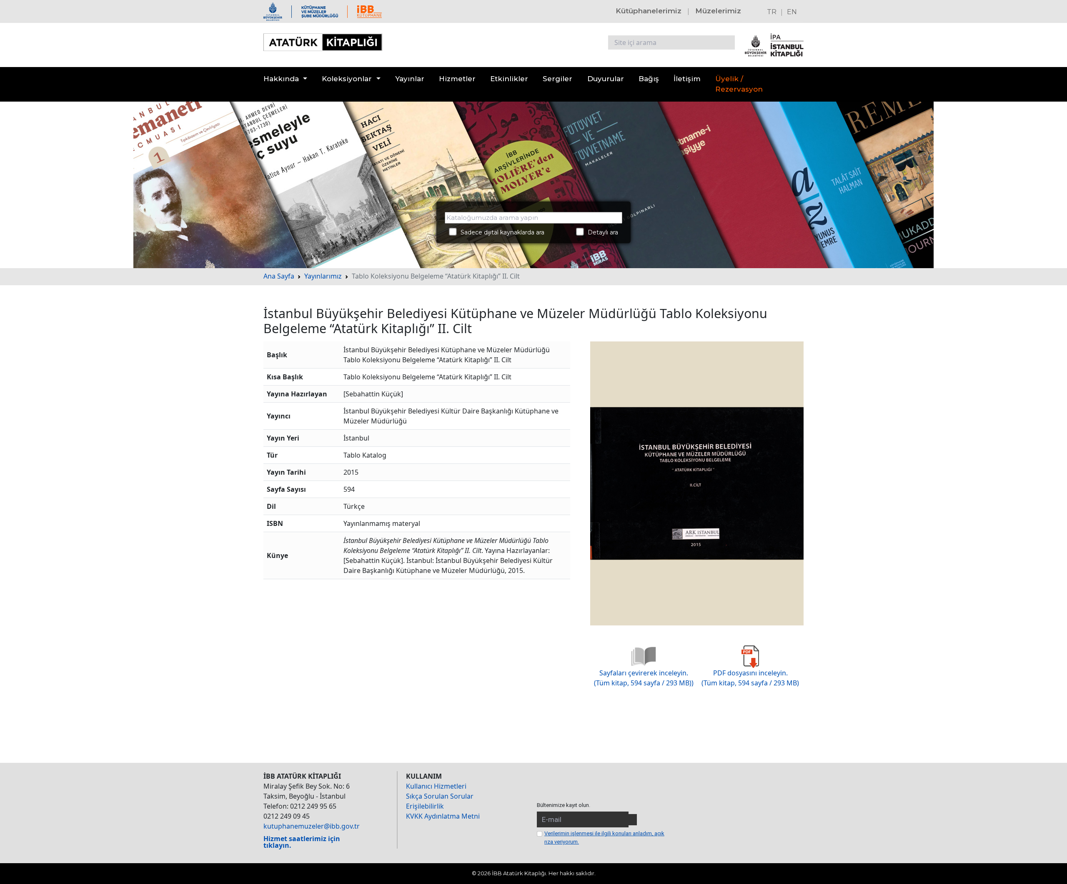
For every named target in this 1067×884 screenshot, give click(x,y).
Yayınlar (409, 79)
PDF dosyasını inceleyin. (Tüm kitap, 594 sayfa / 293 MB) (750, 677)
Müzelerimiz (718, 11)
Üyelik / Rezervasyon (739, 84)
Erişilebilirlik (425, 806)
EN (792, 12)
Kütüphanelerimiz (648, 11)
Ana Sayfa (278, 276)
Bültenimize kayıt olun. (563, 805)
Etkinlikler (509, 79)
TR (771, 12)
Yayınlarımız (323, 276)
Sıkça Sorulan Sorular (439, 796)
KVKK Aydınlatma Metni (443, 816)
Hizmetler (457, 79)
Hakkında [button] (281, 79)
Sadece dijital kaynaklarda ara (500, 232)
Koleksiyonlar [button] (347, 79)
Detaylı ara (600, 232)
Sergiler (557, 79)
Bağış (649, 79)
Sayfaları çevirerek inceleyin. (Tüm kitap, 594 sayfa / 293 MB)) (644, 677)
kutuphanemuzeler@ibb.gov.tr (311, 826)
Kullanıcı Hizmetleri (436, 786)
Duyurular (605, 79)
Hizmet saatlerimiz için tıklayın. (301, 842)
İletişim (687, 79)
